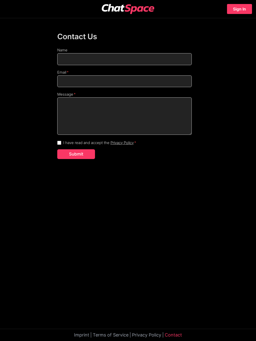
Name (62, 50)
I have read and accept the (98, 142)
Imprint (81, 335)
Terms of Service (110, 335)
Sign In (239, 8)
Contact (173, 335)
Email (61, 72)
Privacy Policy (122, 142)
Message (65, 94)
